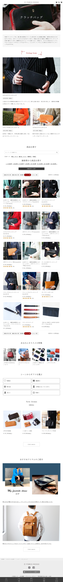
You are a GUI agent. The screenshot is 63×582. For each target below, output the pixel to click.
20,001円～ (53, 164)
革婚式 (34, 156)
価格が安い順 (7, 175)
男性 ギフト (14, 156)
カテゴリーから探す (10, 559)
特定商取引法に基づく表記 (44, 576)
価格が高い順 (15, 175)
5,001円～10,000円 (30, 164)
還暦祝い (29, 156)
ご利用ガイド (15, 576)
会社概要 (22, 576)
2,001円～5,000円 (18, 164)
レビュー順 (34, 175)
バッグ (18, 559)
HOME (2, 559)
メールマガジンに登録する (32, 572)
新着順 (21, 175)
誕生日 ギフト (23, 156)
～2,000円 (9, 164)
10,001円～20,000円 (43, 164)
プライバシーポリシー (31, 576)
